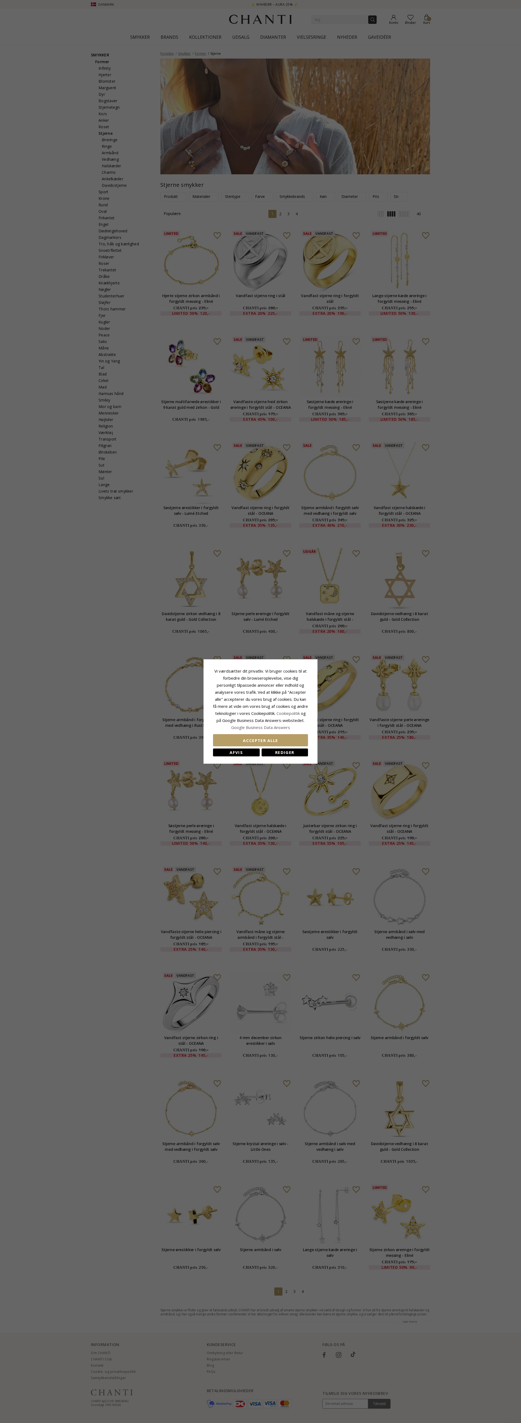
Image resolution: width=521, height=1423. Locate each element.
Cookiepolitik (288, 713)
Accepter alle (260, 740)
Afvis (236, 752)
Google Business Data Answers (260, 727)
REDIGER (284, 752)
